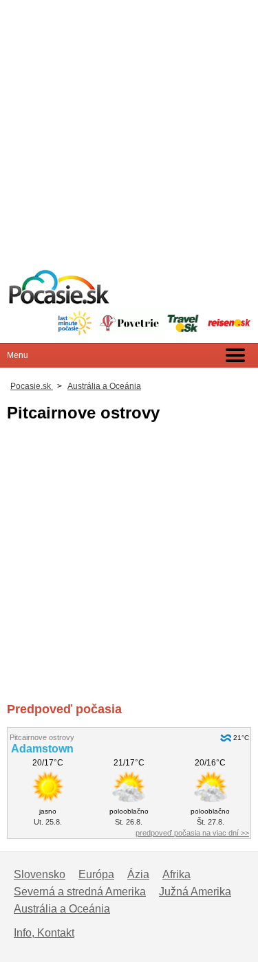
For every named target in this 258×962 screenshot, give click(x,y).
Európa (96, 874)
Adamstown (42, 748)
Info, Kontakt (44, 933)
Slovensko (39, 874)
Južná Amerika (195, 891)
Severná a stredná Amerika (80, 891)
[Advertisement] (129, 129)
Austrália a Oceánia (62, 909)
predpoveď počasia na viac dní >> (192, 833)
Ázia (138, 874)
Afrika (176, 874)
